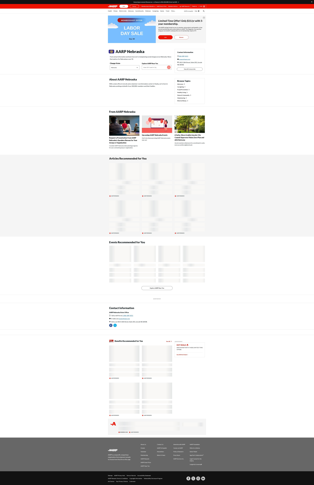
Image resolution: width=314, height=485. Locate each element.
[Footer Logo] (119, 450)
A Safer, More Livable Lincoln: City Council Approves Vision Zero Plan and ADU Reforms (189, 137)
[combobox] (156, 67)
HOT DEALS (181, 345)
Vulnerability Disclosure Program (153, 478)
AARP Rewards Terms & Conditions (118, 478)
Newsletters (160, 451)
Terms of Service (131, 475)
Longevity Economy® (196, 464)
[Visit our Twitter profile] (115, 325)
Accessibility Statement (144, 475)
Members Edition (173, 6)
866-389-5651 (183, 56)
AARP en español (188, 11)
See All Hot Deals (182, 354)
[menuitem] (110, 11)
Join (165, 37)
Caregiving (180, 87)
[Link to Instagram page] (198, 478)
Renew (181, 37)
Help (196, 11)
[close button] (204, 17)
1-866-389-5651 (127, 315)
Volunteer (143, 451)
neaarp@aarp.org (184, 59)
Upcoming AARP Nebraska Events (154, 135)
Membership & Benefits (148, 6)
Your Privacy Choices (122, 481)
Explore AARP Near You (150, 63)
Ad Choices (111, 481)
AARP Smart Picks (162, 6)
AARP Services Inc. (178, 459)
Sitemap (110, 475)
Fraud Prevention (182, 89)
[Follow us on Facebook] (110, 325)
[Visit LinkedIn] (203, 478)
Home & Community (183, 95)
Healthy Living (181, 92)
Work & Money (182, 100)
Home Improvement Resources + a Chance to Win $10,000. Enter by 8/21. (155, 2)
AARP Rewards (185, 6)
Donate (143, 448)
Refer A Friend (161, 455)
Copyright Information (135, 478)
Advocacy (180, 84)
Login (201, 6)
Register (194, 6)
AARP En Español (162, 448)
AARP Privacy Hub (119, 475)
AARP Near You (145, 466)
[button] (203, 11)
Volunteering (181, 98)
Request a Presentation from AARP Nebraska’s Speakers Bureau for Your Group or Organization (123, 140)
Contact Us (160, 444)
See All (168, 341)
